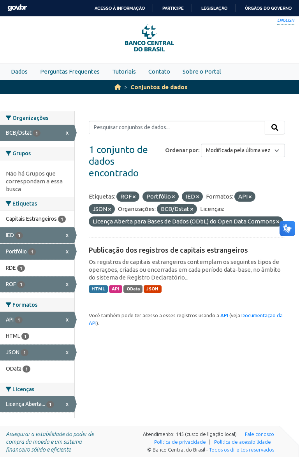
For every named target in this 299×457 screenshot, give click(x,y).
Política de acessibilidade (242, 442)
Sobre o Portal (202, 71)
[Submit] (275, 128)
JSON (152, 289)
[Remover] (134, 197)
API (116, 289)
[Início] (117, 87)
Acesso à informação (120, 8)
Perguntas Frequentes (70, 71)
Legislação (214, 8)
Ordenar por (181, 150)
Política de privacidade (180, 442)
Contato (159, 71)
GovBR (17, 8)
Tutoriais (124, 71)
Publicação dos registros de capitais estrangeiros (168, 250)
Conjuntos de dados (159, 87)
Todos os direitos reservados (241, 449)
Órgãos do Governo (268, 8)
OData (133, 289)
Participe (173, 8)
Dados (19, 71)
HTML (98, 289)
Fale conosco (259, 434)
